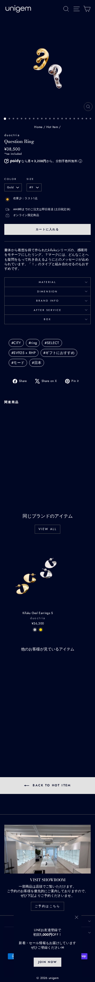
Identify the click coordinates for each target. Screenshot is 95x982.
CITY (16, 342)
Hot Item (52, 127)
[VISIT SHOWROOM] (47, 849)
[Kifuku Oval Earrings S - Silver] (35, 630)
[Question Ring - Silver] (7, 478)
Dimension (47, 291)
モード (17, 362)
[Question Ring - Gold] (13, 478)
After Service (48, 310)
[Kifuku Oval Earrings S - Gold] (41, 630)
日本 (36, 362)
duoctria (12, 135)
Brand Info (47, 301)
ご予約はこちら (47, 906)
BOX (47, 319)
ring (33, 342)
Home (38, 127)
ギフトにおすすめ (58, 352)
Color (10, 179)
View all (47, 529)
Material (47, 282)
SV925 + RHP (23, 352)
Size (30, 179)
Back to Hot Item (51, 785)
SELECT (52, 342)
